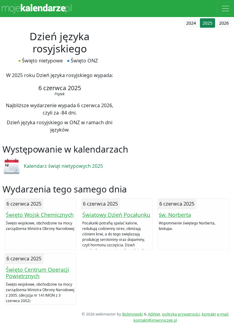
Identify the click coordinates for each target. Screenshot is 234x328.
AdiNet (154, 314)
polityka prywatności (181, 314)
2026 (224, 23)
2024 (191, 23)
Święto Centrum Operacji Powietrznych (37, 273)
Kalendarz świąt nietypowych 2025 (63, 166)
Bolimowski (132, 314)
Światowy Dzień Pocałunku (116, 214)
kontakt (209, 314)
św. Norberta (175, 214)
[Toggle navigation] (225, 8)
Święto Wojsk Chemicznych (40, 214)
